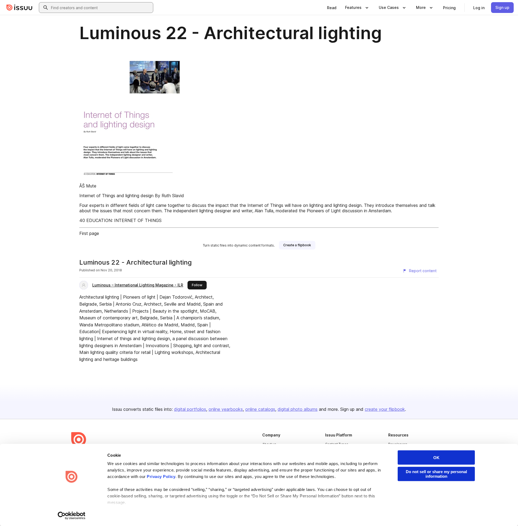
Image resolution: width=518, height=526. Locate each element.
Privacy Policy (161, 476)
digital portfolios (190, 409)
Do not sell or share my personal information (436, 474)
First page (89, 233)
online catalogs (260, 409)
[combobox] (101, 7)
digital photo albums (298, 409)
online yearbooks (226, 409)
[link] (332, 7)
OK (436, 457)
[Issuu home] (19, 8)
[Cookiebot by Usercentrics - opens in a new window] (71, 515)
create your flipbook (385, 409)
